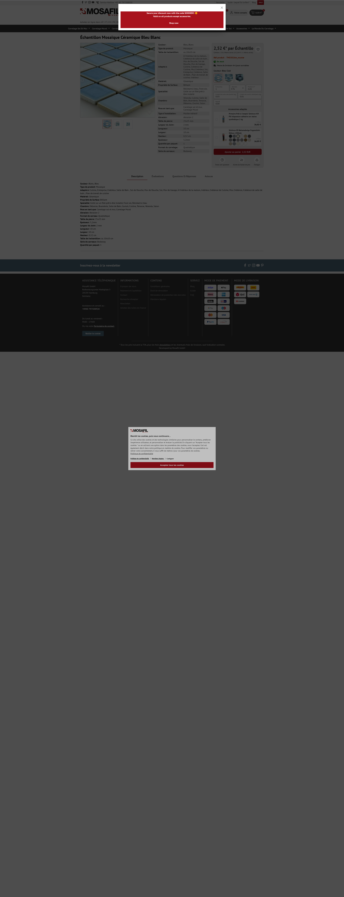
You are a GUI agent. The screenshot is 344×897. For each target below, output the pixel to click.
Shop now (173, 23)
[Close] (221, 7)
